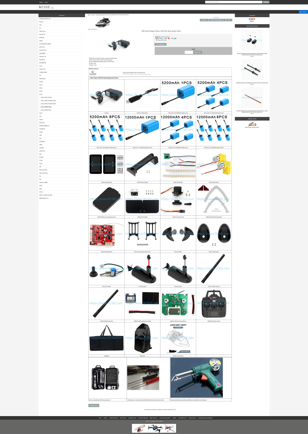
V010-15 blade (178, 251)
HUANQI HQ (42, 128)
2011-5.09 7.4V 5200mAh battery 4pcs (214, 112)
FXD (40, 116)
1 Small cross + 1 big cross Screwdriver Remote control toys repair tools (145, 400)
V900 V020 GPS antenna (106, 321)
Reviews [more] (252, 118)
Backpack (142, 355)
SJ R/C (41, 160)
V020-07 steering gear (178, 217)
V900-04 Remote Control (213, 321)
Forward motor (142, 286)
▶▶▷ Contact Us (303, 11)
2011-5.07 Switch (106, 286)
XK (40, 176)
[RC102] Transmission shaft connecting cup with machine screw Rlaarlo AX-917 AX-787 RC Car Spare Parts (252, 54)
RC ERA (41, 157)
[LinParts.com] (154, 432)
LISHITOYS (42, 150)
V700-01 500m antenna (214, 286)
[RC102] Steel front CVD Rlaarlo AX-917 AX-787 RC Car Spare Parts (252, 82)
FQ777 (40, 113)
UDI (40, 166)
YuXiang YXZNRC (43, 182)
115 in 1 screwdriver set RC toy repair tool (99, 400)
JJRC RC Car (42, 31)
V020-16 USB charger (142, 112)
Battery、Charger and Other (45, 195)
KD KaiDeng (42, 141)
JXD (40, 138)
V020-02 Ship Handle (142, 182)
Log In (46, 2)
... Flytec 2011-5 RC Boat (45, 97)
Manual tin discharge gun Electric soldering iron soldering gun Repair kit (188, 400)
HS (40, 28)
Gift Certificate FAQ (182, 417)
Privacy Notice (123, 417)
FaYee (40, 84)
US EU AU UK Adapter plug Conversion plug (134, 72)
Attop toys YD (42, 56)
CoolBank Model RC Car (45, 18)
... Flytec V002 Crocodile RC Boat (47, 100)
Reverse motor (178, 286)
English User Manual (178, 355)
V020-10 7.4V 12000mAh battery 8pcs (214, 147)
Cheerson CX (42, 69)
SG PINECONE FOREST (45, 43)
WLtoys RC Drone (43, 173)
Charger (106, 112)
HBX (40, 25)
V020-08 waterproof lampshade (214, 217)
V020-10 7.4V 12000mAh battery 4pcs (178, 147)
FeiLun (40, 87)
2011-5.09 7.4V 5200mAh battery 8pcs (106, 147)
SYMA (40, 163)
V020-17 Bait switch (214, 251)
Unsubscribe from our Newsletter (205, 417)
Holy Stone (41, 122)
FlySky (41, 91)
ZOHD (40, 185)
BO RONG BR (42, 62)
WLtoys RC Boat (43, 169)
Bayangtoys (42, 59)
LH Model (41, 147)
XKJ (40, 179)
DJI (40, 75)
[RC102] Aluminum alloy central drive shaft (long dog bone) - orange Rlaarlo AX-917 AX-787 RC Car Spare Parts (252, 111)
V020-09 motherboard (106, 251)
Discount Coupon (192, 417)
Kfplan (40, 144)
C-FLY (40, 65)
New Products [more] (252, 26)
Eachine (41, 81)
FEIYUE (41, 21)
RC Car (41, 191)
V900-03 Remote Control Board (178, 321)
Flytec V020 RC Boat (100, 14)
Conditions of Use (132, 417)
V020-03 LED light (178, 182)
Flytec (93, 14)
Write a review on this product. (252, 127)
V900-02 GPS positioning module (142, 321)
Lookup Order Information (164, 417)
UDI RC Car (42, 47)
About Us (105, 417)
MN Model (41, 37)
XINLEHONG (42, 53)
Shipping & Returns (113, 417)
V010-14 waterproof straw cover (142, 251)
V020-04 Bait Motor (214, 182)
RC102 (153, 421)
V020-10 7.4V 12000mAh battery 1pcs (142, 147)
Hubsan (41, 132)
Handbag (106, 355)
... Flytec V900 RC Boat (45, 110)
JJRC (40, 135)
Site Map (174, 417)
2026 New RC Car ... (44, 198)
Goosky (41, 119)
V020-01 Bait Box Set (106, 182)
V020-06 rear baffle (142, 217)
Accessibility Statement (143, 417)
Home (40, 2)
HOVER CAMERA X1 (44, 125)
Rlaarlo (41, 40)
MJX (40, 154)
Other (40, 188)
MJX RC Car (42, 34)
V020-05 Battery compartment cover (106, 217)
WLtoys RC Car (43, 50)
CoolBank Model (43, 72)
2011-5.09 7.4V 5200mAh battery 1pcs (178, 112)
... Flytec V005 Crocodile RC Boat (47, 103)
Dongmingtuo (42, 78)
